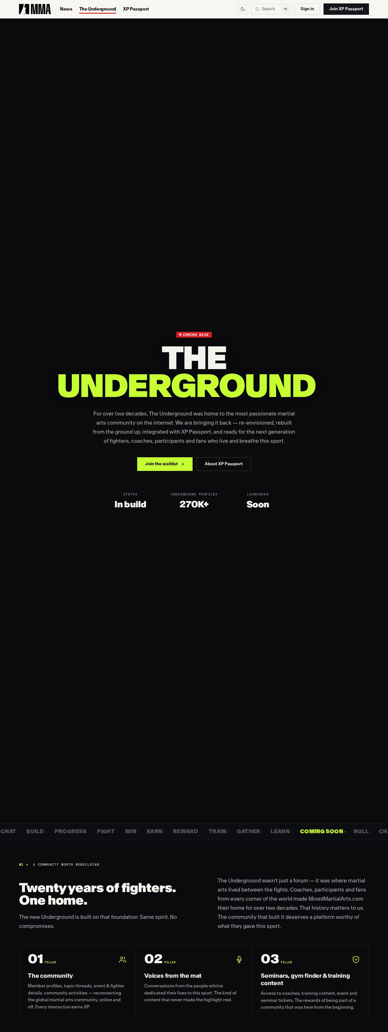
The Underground (97, 9)
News (66, 9)
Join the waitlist (161, 464)
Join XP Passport (346, 9)
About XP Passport (224, 464)
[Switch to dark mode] (243, 9)
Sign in (307, 9)
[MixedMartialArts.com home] (35, 9)
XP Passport (136, 9)
